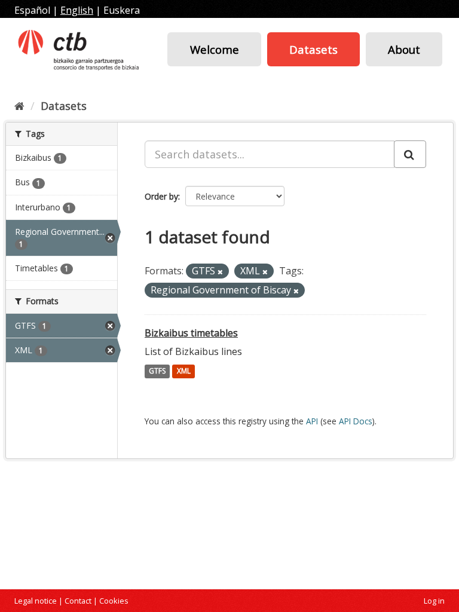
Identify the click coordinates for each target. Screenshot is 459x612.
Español (32, 10)
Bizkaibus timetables (191, 332)
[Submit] (410, 154)
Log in (434, 600)
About (404, 49)
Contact (78, 600)
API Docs (355, 421)
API (312, 421)
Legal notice (35, 600)
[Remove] (220, 271)
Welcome (214, 49)
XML (184, 371)
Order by (161, 196)
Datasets (313, 49)
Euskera (121, 10)
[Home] (19, 106)
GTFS (157, 371)
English (76, 10)
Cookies (113, 600)
